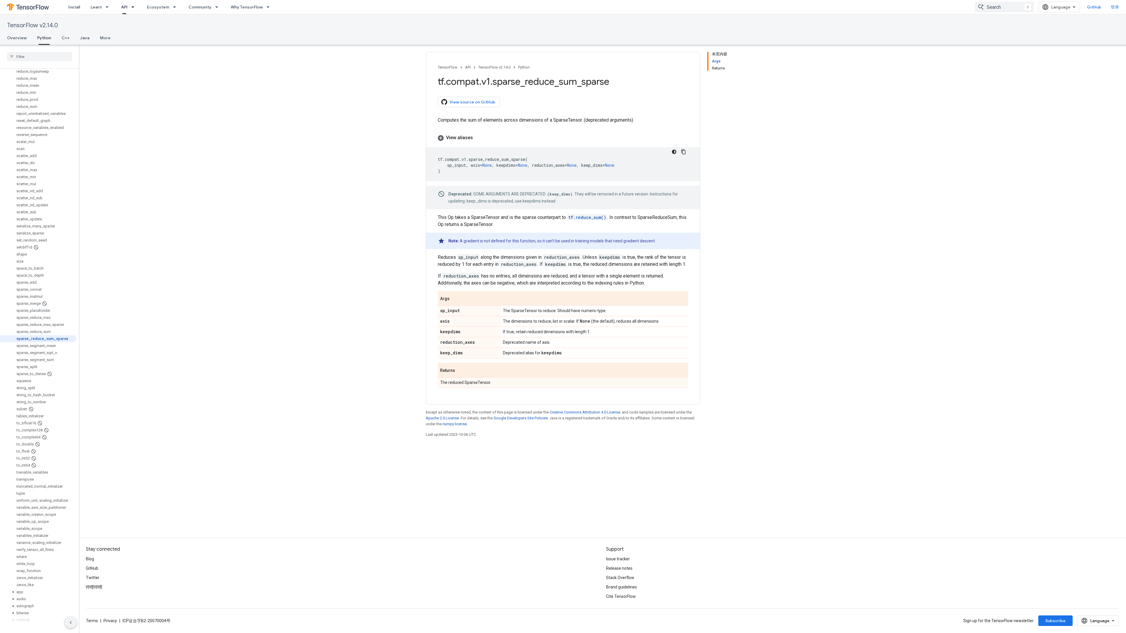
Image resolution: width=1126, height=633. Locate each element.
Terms (92, 620)
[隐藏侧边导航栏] (71, 622)
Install (74, 7)
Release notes (619, 568)
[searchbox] (39, 56)
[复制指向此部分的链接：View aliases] (479, 137)
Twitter (92, 577)
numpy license (454, 424)
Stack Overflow (620, 577)
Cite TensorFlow (621, 596)
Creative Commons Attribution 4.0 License (585, 412)
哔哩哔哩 (94, 587)
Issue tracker (618, 559)
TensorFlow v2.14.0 (32, 25)
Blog (90, 559)
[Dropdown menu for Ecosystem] (176, 7)
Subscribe (1055, 620)
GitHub (1094, 7)
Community (200, 7)
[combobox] (1004, 7)
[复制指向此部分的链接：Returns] (461, 370)
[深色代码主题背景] (674, 151)
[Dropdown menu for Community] (218, 7)
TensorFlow (447, 67)
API (124, 7)
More (105, 37)
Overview (17, 37)
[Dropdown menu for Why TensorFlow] (270, 7)
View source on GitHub (472, 102)
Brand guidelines (621, 587)
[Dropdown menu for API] (135, 7)
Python (44, 37)
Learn (96, 7)
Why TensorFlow (247, 7)
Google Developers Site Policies (521, 418)
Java (84, 37)
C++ (65, 37)
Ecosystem (158, 7)
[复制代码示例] (683, 151)
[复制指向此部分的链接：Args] (455, 298)
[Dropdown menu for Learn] (109, 7)
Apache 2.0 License (442, 418)
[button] (38, 591)
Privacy (110, 620)
